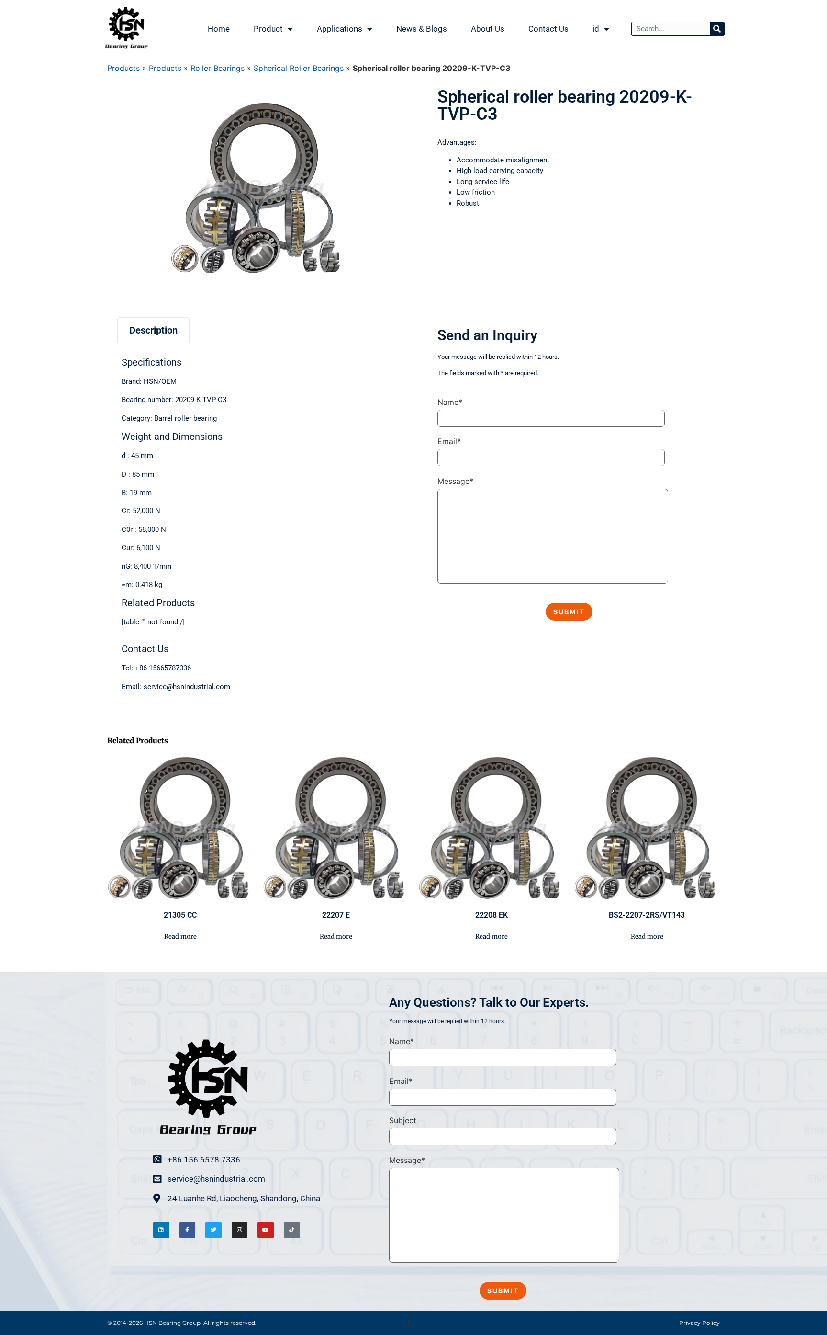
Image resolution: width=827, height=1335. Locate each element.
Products (123, 68)
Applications (339, 29)
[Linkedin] (161, 1230)
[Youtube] (265, 1230)
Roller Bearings (217, 68)
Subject (402, 1120)
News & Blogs (421, 29)
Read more (180, 936)
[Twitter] (213, 1230)
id (595, 29)
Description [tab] (153, 330)
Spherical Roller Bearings (299, 68)
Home (219, 29)
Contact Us (548, 29)
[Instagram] (240, 1230)
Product (268, 29)
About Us (487, 29)
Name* (449, 402)
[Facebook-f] (187, 1230)
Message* (455, 481)
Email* (449, 441)
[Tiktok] (292, 1230)
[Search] (717, 28)
